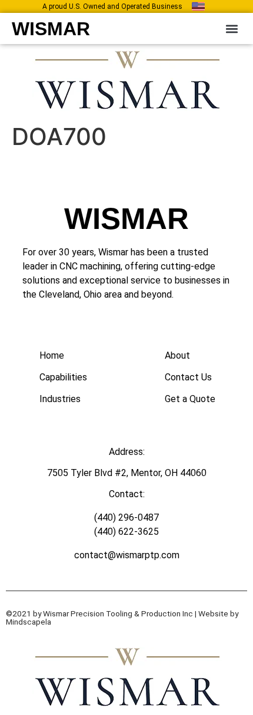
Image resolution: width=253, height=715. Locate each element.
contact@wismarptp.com (126, 555)
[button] (231, 28)
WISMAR (51, 28)
